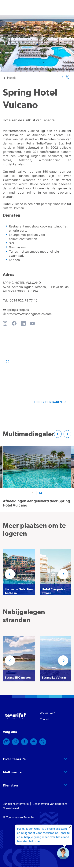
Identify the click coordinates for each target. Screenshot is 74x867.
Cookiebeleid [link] (11, 808)
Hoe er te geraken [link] (48, 402)
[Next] (63, 574)
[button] (7, 361)
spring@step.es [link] (18, 310)
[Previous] (10, 574)
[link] (11, 78)
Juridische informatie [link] (16, 803)
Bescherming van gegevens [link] (50, 803)
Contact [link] (44, 719)
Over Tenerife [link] (14, 759)
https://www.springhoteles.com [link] (29, 314)
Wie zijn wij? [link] (47, 713)
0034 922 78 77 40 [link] (23, 300)
